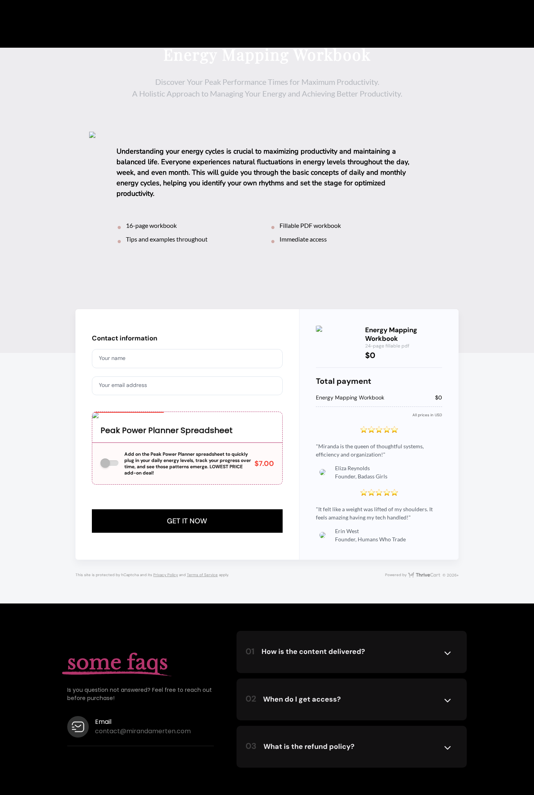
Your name (112, 358)
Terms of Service (202, 574)
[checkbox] (109, 463)
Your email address (123, 385)
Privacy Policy (165, 574)
